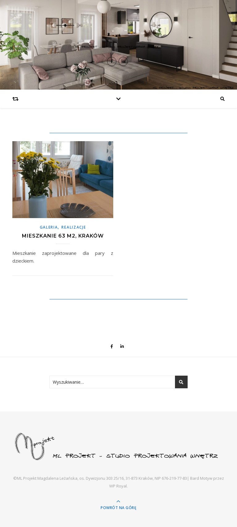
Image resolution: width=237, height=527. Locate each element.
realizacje (73, 227)
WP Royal (118, 486)
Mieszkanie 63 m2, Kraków (63, 236)
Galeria (49, 227)
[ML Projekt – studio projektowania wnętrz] (118, 37)
